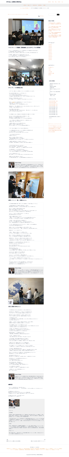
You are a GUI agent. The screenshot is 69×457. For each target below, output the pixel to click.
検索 (58, 14)
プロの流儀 (50, 71)
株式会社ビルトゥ (9, 448)
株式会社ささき (33, 449)
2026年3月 (50, 49)
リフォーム (24, 14)
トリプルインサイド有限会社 (57, 448)
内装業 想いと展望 (51, 73)
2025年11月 (50, 55)
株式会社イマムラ (48, 449)
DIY (8, 14)
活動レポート (30, 5)
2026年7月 (50, 44)
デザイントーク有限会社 (49, 448)
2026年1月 (50, 52)
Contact (59, 1)
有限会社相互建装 (27, 449)
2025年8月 (50, 59)
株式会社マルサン (15, 448)
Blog (55, 1)
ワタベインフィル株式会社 (14, 449)
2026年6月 (50, 46)
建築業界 (52, 128)
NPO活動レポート (51, 67)
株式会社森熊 (37, 448)
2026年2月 (50, 50)
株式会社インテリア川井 (55, 449)
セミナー (13, 14)
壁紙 (27, 14)
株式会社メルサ (21, 448)
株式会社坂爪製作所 (27, 448)
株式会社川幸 (32, 448)
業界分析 (25, 5)
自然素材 (53, 131)
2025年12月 (50, 53)
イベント (10, 14)
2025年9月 (50, 58)
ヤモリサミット (20, 14)
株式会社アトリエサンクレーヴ (40, 449)
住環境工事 (51, 127)
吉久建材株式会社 (21, 449)
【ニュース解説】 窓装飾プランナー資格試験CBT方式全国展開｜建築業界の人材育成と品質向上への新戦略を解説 (54, 36)
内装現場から (40, 5)
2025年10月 (50, 56)
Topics (49, 68)
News (53, 1)
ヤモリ (16, 14)
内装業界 (57, 127)
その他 (49, 70)
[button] (62, 1)
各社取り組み (35, 5)
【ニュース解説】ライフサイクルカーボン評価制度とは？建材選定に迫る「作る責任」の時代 (54, 30)
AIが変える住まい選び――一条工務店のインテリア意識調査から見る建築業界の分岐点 (54, 23)
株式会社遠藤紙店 (42, 448)
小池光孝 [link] (13, 102)
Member (49, 1)
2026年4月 (50, 47)
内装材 (54, 127)
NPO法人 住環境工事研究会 (13, 2)
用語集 (44, 5)
